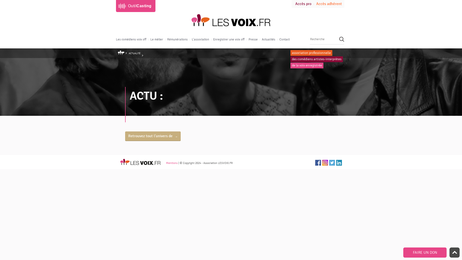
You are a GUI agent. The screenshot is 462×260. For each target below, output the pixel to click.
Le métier (156, 39)
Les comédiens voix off (131, 39)
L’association (200, 39)
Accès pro (303, 4)
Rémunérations (177, 39)
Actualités (268, 39)
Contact (284, 39)
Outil (140, 6)
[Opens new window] (318, 163)
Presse (253, 39)
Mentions (172, 163)
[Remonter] (454, 252)
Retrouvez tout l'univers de (150, 136)
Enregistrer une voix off (228, 39)
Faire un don (425, 252)
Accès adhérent (329, 4)
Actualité (135, 53)
